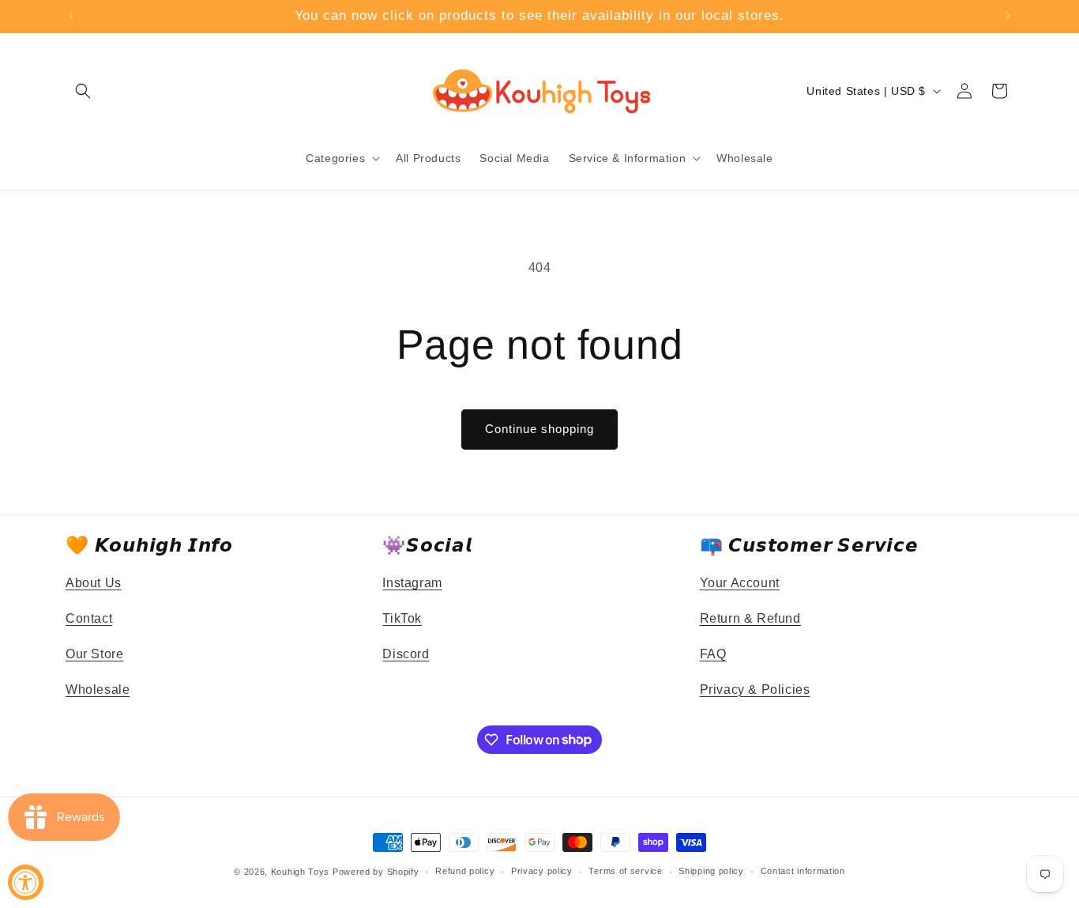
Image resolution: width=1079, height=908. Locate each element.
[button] (83, 90)
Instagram (412, 583)
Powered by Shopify (376, 871)
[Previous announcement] (71, 16)
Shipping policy (711, 871)
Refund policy (464, 871)
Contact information (803, 871)
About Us (94, 583)
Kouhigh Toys (300, 871)
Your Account (740, 583)
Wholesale (98, 689)
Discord (405, 654)
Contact (89, 618)
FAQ (713, 654)
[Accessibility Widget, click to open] (25, 882)
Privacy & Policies (755, 689)
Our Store (94, 654)
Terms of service (625, 871)
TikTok (402, 618)
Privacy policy (542, 871)
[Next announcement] (1008, 16)
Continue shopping (539, 428)
